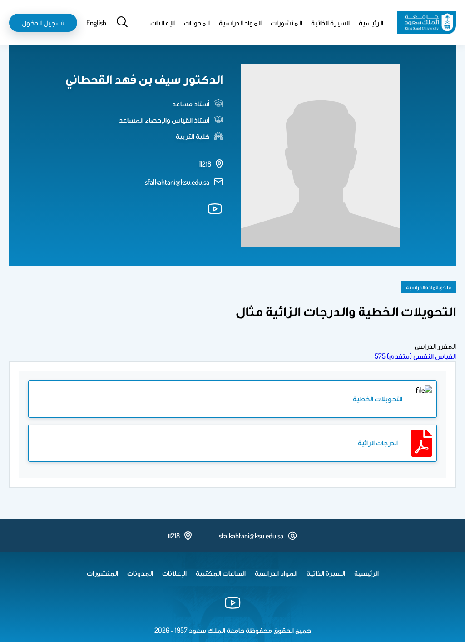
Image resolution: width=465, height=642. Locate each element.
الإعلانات (162, 22)
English (96, 22)
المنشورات (286, 22)
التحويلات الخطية (377, 398)
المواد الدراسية (240, 22)
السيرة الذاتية (330, 22)
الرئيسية (371, 22)
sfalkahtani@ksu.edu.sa (177, 182)
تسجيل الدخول (43, 22)
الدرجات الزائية (378, 442)
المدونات (197, 22)
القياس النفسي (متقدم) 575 (415, 356)
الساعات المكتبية (221, 573)
